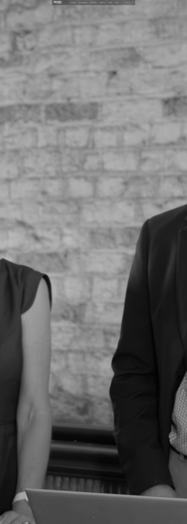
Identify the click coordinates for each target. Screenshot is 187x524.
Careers (117, 2)
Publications (103, 2)
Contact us (127, 2)
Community (93, 2)
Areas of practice (83, 2)
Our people (73, 2)
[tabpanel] (93, 262)
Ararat (110, 2)
